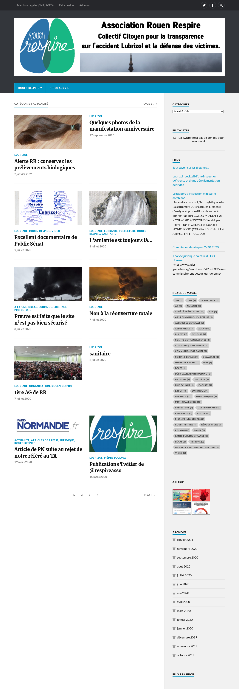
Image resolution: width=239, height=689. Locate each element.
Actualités (209, 300)
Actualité (22, 440)
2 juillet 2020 (97, 359)
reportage (183, 413)
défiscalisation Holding (193, 373)
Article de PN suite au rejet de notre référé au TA (48, 452)
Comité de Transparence (192, 340)
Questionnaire (209, 407)
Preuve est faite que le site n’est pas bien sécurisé (44, 319)
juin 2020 (183, 584)
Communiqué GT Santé (191, 351)
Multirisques (206, 396)
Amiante (194, 306)
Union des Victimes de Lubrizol (197, 447)
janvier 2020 (185, 628)
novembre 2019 (187, 646)
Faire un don (66, 5)
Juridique (67, 440)
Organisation (39, 385)
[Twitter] (204, 5)
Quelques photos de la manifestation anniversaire (121, 126)
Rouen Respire (28, 87)
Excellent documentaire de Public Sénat (45, 240)
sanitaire (100, 354)
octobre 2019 (185, 655)
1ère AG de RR (30, 393)
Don (207, 362)
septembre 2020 (187, 557)
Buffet (181, 334)
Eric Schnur (184, 385)
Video (56, 230)
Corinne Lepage (186, 357)
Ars (213, 311)
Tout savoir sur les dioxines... (191, 167)
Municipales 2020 (188, 402)
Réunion (182, 430)
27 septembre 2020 (101, 135)
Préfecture (127, 230)
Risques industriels (189, 419)
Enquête (202, 379)
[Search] (221, 5)
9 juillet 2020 (22, 250)
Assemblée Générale (189, 323)
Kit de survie (59, 87)
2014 (191, 300)
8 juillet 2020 (97, 246)
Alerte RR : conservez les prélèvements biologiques (44, 164)
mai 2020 (183, 593)
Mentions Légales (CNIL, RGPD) (35, 5)
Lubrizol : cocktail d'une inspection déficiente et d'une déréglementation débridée (196, 180)
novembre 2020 (187, 548)
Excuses (205, 385)
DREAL (32, 306)
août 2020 (183, 566)
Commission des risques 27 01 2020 (196, 247)
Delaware (211, 357)
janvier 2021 (185, 539)
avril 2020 (183, 601)
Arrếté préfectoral (189, 311)
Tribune (197, 441)
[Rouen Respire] (119, 46)
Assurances (184, 328)
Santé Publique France (191, 436)
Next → (150, 494)
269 (178, 300)
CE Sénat (199, 334)
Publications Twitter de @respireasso (116, 467)
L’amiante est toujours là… (120, 240)
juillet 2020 (184, 575)
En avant (182, 379)
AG (178, 306)
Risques (203, 413)
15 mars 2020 (98, 476)
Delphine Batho (186, 362)
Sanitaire (109, 233)
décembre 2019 (187, 637)
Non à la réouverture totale (120, 314)
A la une (20, 306)
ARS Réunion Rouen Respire (194, 317)
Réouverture (211, 424)
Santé (199, 430)
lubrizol (21, 154)
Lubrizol (110, 230)
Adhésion (84, 5)
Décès (180, 368)
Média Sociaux (115, 457)
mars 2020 (184, 610)
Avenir (204, 328)
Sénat (180, 441)
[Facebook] (212, 5)
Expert (181, 391)
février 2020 (185, 619)
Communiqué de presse (191, 345)
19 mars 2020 (23, 462)
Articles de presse (44, 440)
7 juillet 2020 (97, 319)
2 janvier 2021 (23, 174)
